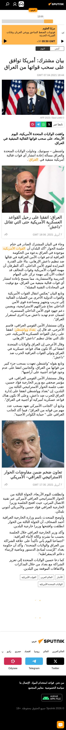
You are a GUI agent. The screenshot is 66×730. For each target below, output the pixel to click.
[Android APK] (51, 698)
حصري (18, 651)
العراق (33, 159)
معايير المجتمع (36, 687)
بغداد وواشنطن (25, 329)
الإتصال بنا (24, 682)
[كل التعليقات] (60, 724)
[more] (6, 234)
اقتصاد (27, 651)
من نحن (60, 682)
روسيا (37, 651)
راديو (9, 651)
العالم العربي (46, 577)
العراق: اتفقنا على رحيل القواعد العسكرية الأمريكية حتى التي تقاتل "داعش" (33, 222)
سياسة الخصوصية (54, 687)
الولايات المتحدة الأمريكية (51, 584)
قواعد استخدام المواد (43, 682)
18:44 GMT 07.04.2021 (50, 75)
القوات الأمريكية (14, 248)
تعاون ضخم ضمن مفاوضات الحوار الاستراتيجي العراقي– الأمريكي (33, 474)
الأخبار (60, 577)
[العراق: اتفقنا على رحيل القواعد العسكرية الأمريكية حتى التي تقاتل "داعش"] (33, 189)
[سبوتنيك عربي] (56, 5)
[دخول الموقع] (15, 4)
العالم (46, 651)
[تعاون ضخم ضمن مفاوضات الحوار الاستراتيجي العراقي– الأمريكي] (33, 444)
